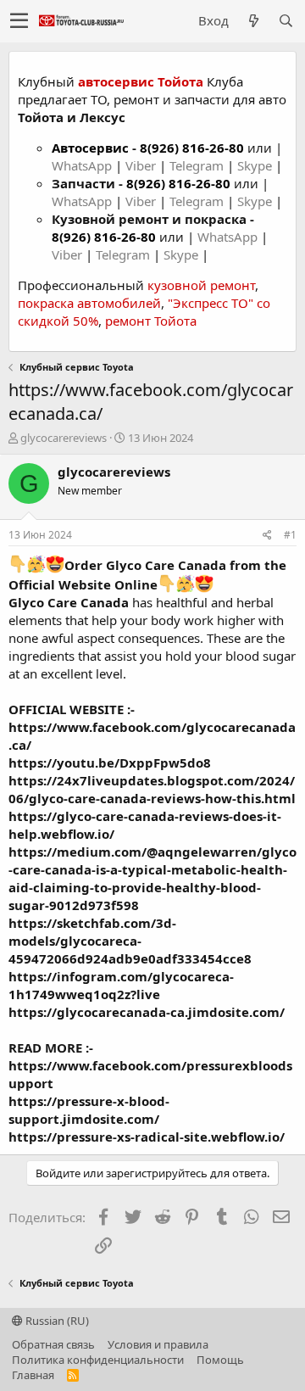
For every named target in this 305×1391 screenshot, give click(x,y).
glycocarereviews (63, 437)
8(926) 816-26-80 (192, 147)
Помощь (220, 1359)
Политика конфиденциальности (98, 1359)
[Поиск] (285, 20)
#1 (290, 535)
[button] (19, 21)
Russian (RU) (56, 1320)
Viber (140, 165)
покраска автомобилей (89, 302)
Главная (33, 1375)
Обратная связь (53, 1344)
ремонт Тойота (151, 320)
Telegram (198, 165)
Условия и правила (158, 1344)
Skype (256, 165)
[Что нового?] (253, 20)
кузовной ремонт (201, 285)
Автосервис (90, 147)
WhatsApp (83, 165)
